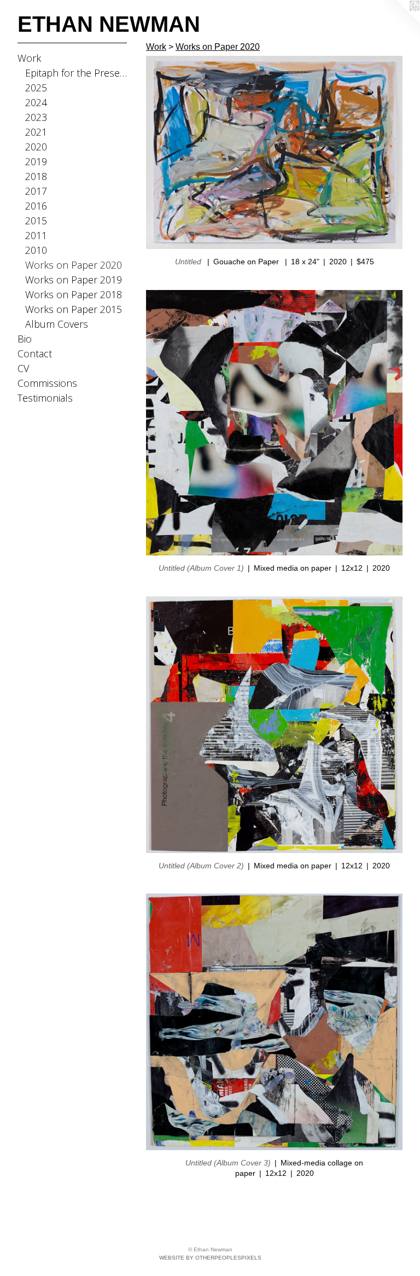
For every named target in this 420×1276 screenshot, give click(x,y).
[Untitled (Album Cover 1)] (274, 422)
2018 (36, 176)
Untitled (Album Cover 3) (228, 1162)
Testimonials (45, 397)
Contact (35, 353)
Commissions (47, 383)
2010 (36, 250)
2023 (36, 117)
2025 (36, 87)
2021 (36, 131)
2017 (36, 191)
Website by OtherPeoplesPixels (210, 1258)
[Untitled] (274, 152)
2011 (36, 235)
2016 (36, 205)
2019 (36, 161)
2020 (36, 146)
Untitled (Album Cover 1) (201, 568)
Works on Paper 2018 (73, 294)
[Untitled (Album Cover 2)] (274, 724)
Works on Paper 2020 (73, 264)
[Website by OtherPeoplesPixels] (398, 22)
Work (29, 58)
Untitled (189, 261)
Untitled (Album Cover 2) (201, 865)
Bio (25, 338)
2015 (36, 220)
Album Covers (56, 323)
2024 (36, 102)
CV (23, 368)
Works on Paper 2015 (73, 309)
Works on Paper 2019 (73, 279)
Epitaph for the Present (76, 72)
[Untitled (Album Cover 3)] (274, 1022)
